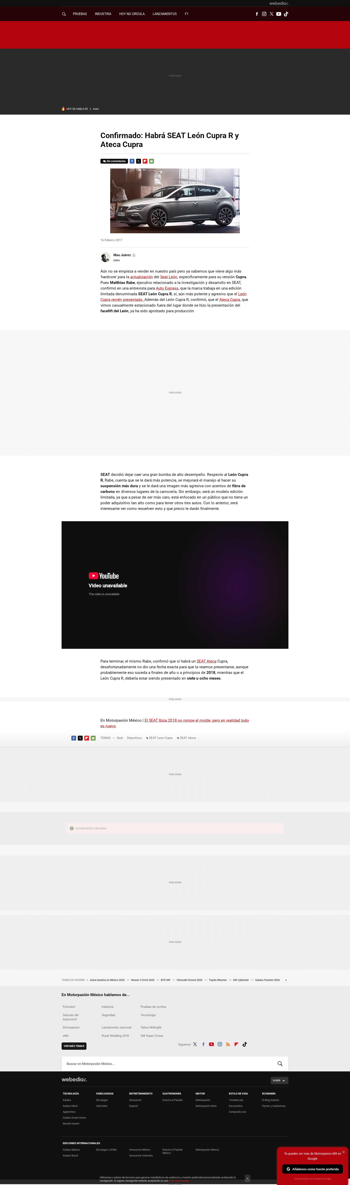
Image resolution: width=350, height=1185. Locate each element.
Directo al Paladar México (172, 1151)
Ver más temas (74, 1046)
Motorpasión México (207, 1149)
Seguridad (108, 1015)
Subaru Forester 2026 (267, 979)
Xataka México (71, 1149)
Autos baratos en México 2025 (107, 979)
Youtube (278, 14)
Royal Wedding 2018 (115, 1036)
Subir (276, 1080)
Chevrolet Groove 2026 (190, 979)
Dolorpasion (71, 1027)
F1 (187, 14)
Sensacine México (139, 1149)
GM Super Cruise (152, 1036)
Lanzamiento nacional (116, 1027)
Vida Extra (101, 1105)
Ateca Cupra (229, 299)
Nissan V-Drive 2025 (143, 979)
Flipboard (145, 161)
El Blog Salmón (270, 1100)
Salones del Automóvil (71, 1017)
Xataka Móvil (70, 1105)
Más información (179, 1180)
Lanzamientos (165, 14)
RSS (228, 1043)
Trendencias (236, 1100)
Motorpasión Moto (206, 1105)
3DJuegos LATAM (106, 1149)
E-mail (151, 161)
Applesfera (69, 1111)
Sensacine (135, 1100)
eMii (66, 1036)
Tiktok (286, 14)
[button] (124, 255)
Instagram (264, 14)
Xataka (67, 1100)
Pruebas (80, 14)
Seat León (168, 277)
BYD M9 (166, 979)
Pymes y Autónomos (274, 1105)
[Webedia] (278, 3)
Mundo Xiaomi (71, 1123)
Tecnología (148, 1015)
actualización (141, 277)
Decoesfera (235, 1105)
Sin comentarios (116, 161)
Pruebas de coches (153, 1007)
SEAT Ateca (206, 661)
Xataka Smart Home (74, 1117)
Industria (103, 14)
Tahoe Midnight (151, 1027)
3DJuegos (102, 1100)
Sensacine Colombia (141, 1155)
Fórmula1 (69, 1007)
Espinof (133, 1105)
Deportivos (134, 738)
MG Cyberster (241, 979)
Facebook (256, 14)
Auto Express (167, 288)
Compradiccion (237, 1111)
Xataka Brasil (70, 1155)
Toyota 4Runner (218, 979)
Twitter (271, 14)
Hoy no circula (132, 14)
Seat (120, 738)
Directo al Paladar (172, 1100)
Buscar (280, 1063)
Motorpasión (203, 1100)
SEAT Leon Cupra (161, 738)
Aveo (96, 108)
